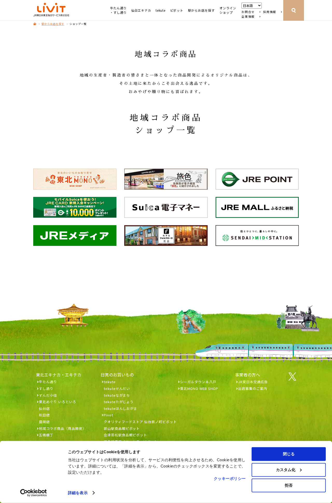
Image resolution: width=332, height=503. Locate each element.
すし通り (46, 388)
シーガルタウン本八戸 (198, 381)
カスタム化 (285, 469)
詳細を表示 (78, 493)
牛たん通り (48, 381)
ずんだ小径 (48, 395)
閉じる (289, 454)
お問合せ (248, 11)
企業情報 (248, 16)
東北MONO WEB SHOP (199, 388)
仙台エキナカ (141, 10)
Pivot (108, 414)
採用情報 (269, 11)
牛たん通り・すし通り (118, 10)
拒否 (289, 485)
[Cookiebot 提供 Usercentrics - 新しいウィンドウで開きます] (33, 493)
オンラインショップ (227, 10)
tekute (160, 10)
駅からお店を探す (201, 10)
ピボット (176, 10)
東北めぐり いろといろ (57, 401)
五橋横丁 (46, 434)
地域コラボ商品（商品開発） (62, 428)
